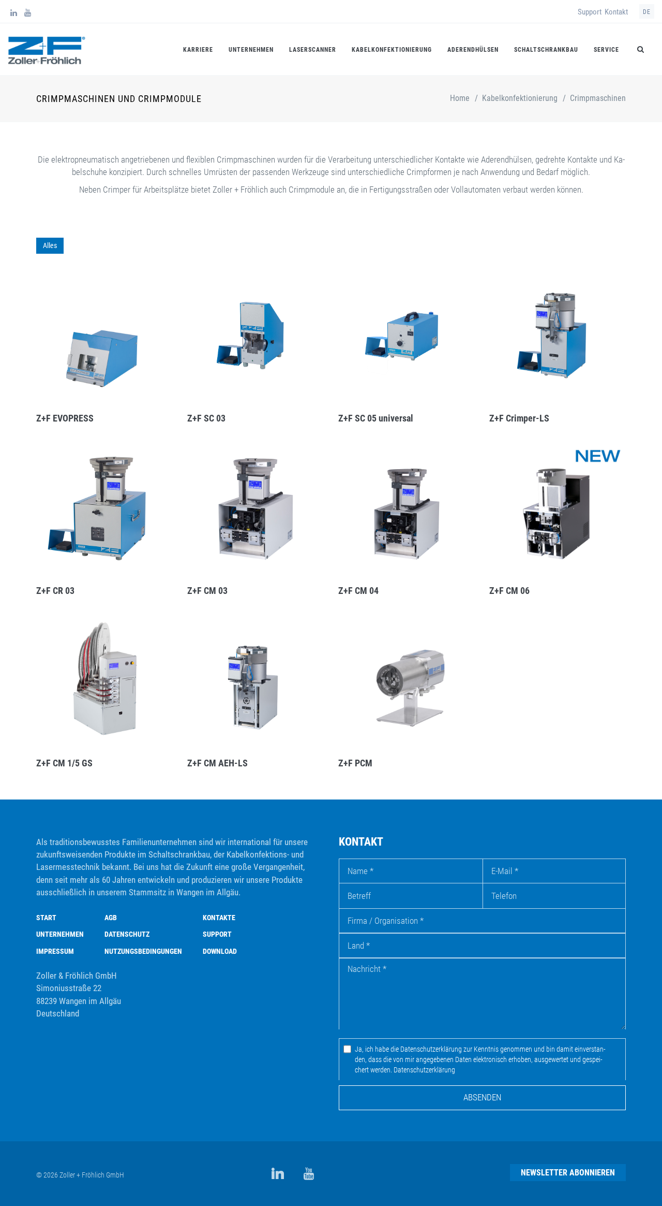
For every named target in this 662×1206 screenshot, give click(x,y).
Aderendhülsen (473, 49)
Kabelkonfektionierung (392, 49)
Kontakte (219, 917)
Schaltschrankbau (546, 49)
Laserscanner (312, 49)
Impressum (55, 951)
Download (220, 951)
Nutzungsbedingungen (143, 951)
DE (647, 12)
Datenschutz (126, 934)
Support (589, 12)
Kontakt (616, 12)
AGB (110, 917)
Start (46, 917)
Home (460, 98)
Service (606, 49)
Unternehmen (251, 49)
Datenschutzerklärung (424, 1070)
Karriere (198, 49)
